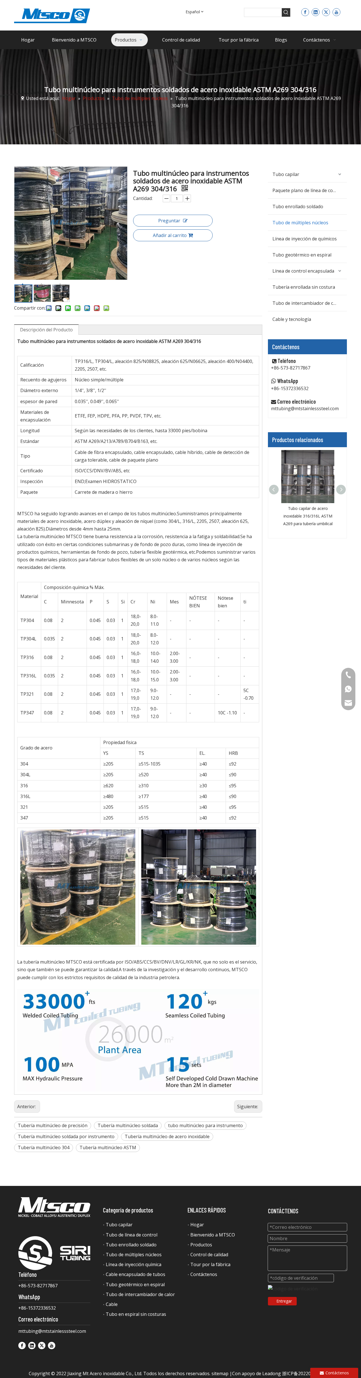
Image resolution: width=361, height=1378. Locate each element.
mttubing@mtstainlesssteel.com (305, 408)
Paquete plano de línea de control (307, 190)
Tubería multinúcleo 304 (43, 1147)
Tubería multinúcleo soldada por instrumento (66, 1136)
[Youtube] (336, 12)
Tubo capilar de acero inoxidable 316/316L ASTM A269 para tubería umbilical (307, 516)
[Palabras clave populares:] (286, 12)
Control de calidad (209, 1254)
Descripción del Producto (46, 330)
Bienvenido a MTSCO (212, 1235)
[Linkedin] (316, 12)
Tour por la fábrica (210, 1264)
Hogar (197, 1224)
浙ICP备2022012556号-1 (307, 1373)
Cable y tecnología (291, 319)
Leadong (271, 1373)
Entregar (284, 1301)
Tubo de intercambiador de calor (307, 303)
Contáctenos (203, 1274)
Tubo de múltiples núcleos (300, 222)
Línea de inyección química (133, 1264)
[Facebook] (305, 12)
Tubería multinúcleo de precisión (52, 1125)
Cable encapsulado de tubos (135, 1274)
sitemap (220, 1373)
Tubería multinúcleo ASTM (108, 1147)
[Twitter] (326, 12)
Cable (112, 1304)
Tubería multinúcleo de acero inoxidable (167, 1136)
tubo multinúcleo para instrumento (205, 1125)
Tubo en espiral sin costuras (136, 1314)
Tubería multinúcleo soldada (128, 1125)
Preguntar (169, 221)
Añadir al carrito (170, 235)
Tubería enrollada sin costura (303, 287)
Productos (201, 1245)
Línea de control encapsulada (303, 271)
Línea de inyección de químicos (304, 239)
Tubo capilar (285, 174)
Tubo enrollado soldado (297, 206)
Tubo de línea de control (131, 1235)
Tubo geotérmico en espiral (301, 255)
